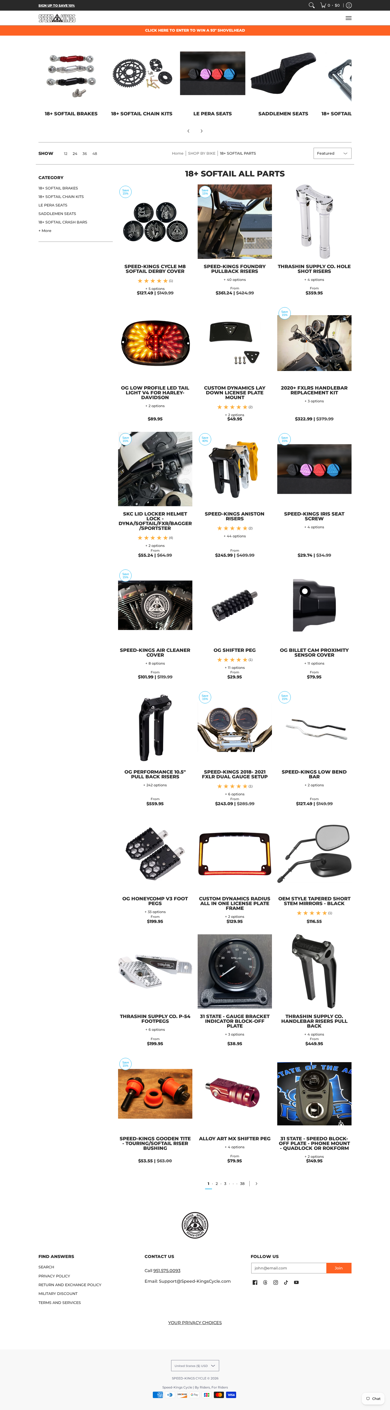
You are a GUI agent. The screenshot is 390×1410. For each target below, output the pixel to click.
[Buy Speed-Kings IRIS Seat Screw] (314, 469)
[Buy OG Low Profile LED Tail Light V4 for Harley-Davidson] (155, 343)
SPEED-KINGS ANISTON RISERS (235, 516)
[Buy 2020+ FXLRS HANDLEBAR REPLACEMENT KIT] (314, 343)
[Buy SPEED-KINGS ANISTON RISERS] (235, 469)
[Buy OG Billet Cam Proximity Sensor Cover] (314, 605)
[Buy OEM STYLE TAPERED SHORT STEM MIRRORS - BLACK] (314, 854)
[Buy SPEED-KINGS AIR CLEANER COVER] (155, 605)
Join (339, 1268)
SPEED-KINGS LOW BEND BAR (314, 774)
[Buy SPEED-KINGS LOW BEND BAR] (314, 727)
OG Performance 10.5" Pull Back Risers (155, 774)
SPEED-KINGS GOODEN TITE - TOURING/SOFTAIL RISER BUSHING (155, 1143)
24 (75, 153)
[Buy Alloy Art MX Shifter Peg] (235, 1094)
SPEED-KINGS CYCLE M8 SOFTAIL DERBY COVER (155, 269)
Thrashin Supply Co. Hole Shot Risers (314, 269)
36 (85, 153)
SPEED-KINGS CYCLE (189, 1378)
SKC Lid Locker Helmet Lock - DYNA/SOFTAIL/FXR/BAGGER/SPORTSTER (155, 521)
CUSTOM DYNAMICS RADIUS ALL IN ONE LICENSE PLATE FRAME (234, 903)
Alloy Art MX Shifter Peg (235, 1139)
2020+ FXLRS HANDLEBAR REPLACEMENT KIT (314, 390)
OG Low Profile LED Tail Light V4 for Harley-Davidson (155, 392)
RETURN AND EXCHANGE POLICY (69, 1284)
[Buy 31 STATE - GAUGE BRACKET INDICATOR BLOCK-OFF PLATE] (235, 971)
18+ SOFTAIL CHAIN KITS (61, 196)
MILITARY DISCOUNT (57, 1293)
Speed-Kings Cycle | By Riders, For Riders (195, 1387)
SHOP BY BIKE (201, 153)
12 (65, 153)
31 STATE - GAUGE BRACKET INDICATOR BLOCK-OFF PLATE (235, 1021)
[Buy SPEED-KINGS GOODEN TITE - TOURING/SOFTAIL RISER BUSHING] (155, 1094)
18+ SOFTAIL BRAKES (58, 188)
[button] (50, 180)
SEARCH (46, 1267)
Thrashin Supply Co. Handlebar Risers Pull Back (314, 1021)
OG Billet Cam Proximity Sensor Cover (314, 652)
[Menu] (348, 18)
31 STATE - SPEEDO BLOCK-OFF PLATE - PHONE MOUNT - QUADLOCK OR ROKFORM (314, 1143)
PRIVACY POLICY (54, 1276)
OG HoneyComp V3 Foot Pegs (155, 901)
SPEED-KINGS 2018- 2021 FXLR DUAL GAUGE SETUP (235, 774)
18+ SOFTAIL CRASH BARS (62, 222)
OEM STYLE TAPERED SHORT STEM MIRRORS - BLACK (314, 901)
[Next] (201, 131)
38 (242, 1183)
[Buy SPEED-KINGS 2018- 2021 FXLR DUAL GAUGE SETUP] (235, 727)
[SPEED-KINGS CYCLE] (57, 18)
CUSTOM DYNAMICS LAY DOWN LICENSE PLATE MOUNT (234, 392)
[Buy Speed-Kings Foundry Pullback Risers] (235, 221)
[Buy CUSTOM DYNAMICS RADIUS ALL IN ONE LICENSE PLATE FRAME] (235, 854)
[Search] (311, 5)
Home (178, 153)
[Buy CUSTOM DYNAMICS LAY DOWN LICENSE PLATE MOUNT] (235, 343)
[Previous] (188, 131)
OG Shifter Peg (235, 650)
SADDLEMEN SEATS (57, 213)
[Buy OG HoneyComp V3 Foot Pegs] (155, 854)
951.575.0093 (166, 1270)
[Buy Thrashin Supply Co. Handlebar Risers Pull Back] (314, 971)
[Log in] (349, 5)
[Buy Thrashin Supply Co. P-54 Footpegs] (155, 971)
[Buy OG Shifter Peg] (235, 605)
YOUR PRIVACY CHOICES (195, 1322)
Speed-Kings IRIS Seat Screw (314, 516)
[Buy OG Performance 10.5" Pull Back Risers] (155, 727)
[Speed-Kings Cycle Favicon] (195, 1225)
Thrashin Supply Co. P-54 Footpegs (155, 1019)
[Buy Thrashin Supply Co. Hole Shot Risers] (314, 221)
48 (94, 153)
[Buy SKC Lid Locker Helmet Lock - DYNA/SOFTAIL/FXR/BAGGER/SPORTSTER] (155, 469)
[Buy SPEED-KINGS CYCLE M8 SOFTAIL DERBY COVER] (155, 221)
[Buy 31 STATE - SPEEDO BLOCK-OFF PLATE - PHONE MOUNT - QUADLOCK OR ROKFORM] (314, 1094)
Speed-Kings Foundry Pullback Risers (235, 269)
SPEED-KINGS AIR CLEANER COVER (155, 652)
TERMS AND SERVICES (59, 1302)
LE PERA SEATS (52, 205)
